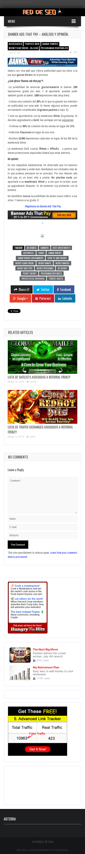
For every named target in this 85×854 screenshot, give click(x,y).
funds (41, 253)
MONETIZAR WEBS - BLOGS (23, 48)
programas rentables (51, 273)
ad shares (31, 247)
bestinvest (28, 253)
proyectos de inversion (33, 278)
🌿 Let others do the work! (27, 598)
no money (62, 268)
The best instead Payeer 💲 (27, 611)
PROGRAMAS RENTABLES (54, 48)
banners (44, 247)
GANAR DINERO (50, 44)
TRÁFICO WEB (32, 44)
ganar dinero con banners (30, 258)
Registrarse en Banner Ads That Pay (43, 206)
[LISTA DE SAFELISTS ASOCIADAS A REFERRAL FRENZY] (42, 357)
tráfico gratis (56, 278)
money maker (44, 263)
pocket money (29, 273)
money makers (62, 263)
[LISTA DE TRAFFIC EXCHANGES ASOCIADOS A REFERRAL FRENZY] (42, 407)
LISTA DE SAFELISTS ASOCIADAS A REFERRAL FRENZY (39, 377)
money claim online (24, 263)
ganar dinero (54, 253)
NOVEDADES (15, 44)
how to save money (57, 258)
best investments (61, 247)
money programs (45, 268)
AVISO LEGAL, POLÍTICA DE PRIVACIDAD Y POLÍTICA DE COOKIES (42, 850)
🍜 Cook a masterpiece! (25, 585)
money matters (24, 268)
